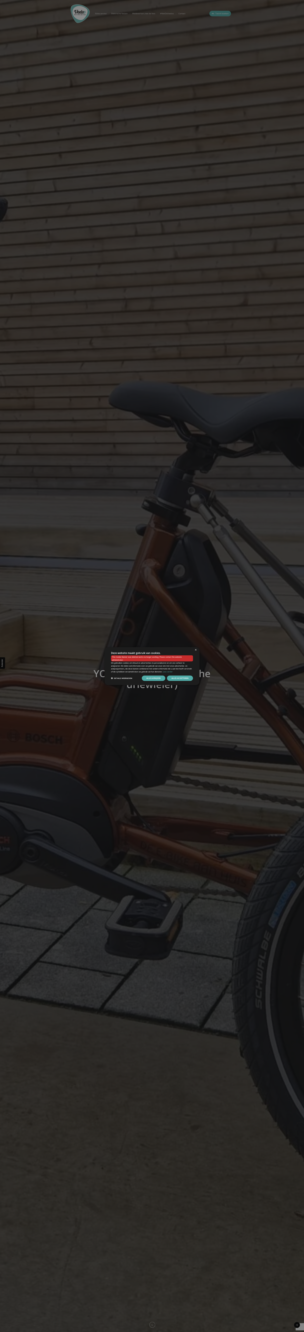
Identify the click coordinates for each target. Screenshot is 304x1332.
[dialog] (152, 666)
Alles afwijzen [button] (153, 678)
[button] (121, 678)
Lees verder (168, 671)
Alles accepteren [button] (179, 678)
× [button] (196, 650)
